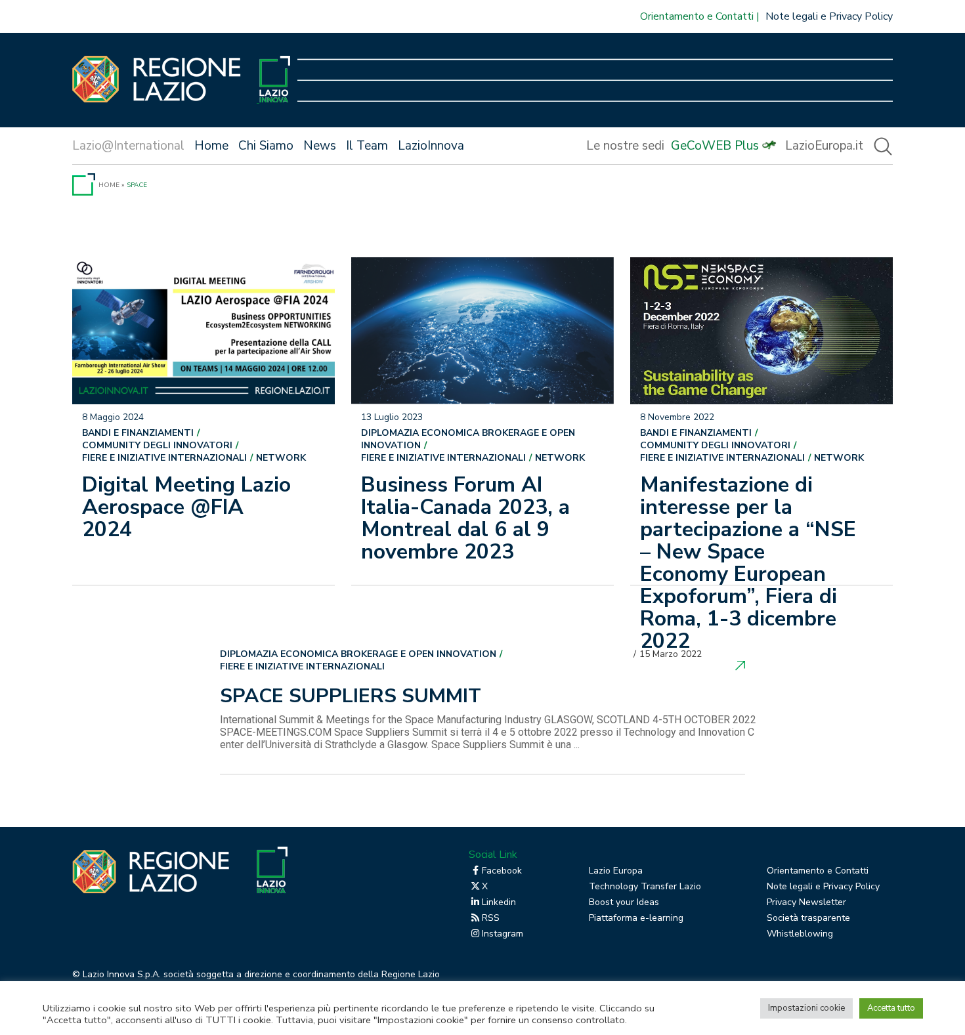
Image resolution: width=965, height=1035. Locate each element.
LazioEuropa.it (824, 145)
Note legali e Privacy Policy (829, 16)
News (319, 145)
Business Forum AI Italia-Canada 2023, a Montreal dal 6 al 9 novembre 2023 (465, 518)
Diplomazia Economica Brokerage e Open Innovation (468, 439)
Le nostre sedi (625, 145)
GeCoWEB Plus (715, 145)
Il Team (367, 145)
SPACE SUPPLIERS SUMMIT (350, 697)
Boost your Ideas (624, 902)
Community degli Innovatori (157, 445)
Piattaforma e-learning (636, 918)
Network (281, 458)
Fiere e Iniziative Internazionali (164, 458)
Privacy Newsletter (806, 902)
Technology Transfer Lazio (645, 886)
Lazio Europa (616, 870)
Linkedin (499, 902)
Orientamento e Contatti (697, 16)
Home (211, 145)
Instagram (502, 933)
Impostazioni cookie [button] (806, 1008)
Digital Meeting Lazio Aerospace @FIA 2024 (186, 507)
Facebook (502, 870)
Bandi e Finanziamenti (138, 433)
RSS (491, 918)
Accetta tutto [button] (891, 1008)
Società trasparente (808, 918)
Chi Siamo (265, 145)
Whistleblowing (800, 933)
